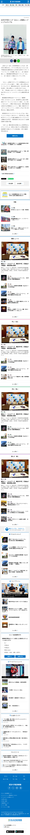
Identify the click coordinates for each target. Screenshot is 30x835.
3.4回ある (6, 647)
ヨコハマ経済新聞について (7, 793)
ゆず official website (7, 173)
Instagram (16, 787)
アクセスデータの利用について (8, 797)
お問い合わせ (4, 799)
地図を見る (15, 135)
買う (16, 5)
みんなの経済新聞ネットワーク (15, 820)
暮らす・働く (21, 5)
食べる (7, 5)
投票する (9, 656)
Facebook (9, 787)
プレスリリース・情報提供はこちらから (9, 795)
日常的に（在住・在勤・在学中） (12, 652)
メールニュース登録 (6, 806)
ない (5, 642)
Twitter (13, 787)
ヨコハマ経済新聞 (15, 2)
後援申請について (5, 803)
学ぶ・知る (27, 5)
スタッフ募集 (4, 804)
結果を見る (20, 656)
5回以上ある (7, 650)
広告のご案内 (4, 801)
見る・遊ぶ (12, 5)
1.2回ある (6, 645)
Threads (20, 787)
